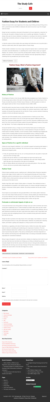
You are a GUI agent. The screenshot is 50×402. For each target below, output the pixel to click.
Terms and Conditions (8, 387)
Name (3, 288)
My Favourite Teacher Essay (8, 349)
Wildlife (5, 334)
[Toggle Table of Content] (14, 61)
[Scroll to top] (48, 400)
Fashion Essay (21, 253)
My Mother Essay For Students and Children (12, 257)
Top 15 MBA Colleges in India (34, 373)
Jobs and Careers (7, 329)
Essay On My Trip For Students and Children (37, 257)
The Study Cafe (25, 3)
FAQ (4, 320)
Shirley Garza (4, 18)
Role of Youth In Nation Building (9, 351)
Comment (4, 268)
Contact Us (6, 382)
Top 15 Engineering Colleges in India (35, 372)
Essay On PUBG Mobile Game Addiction (10, 347)
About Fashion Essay (6, 253)
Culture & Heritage (8, 315)
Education (6, 316)
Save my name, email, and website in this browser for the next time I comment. (21, 300)
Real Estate (6, 331)
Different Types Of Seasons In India (9, 352)
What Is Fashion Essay (29, 253)
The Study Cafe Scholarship (9, 389)
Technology (6, 333)
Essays (4, 250)
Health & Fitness (7, 327)
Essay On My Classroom (7, 342)
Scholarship (33, 398)
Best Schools (6, 313)
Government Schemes (8, 325)
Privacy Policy (6, 385)
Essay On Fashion (14, 253)
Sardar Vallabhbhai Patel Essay (8, 343)
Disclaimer (6, 383)
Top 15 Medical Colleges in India (34, 370)
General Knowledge (8, 324)
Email (3, 292)
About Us (6, 380)
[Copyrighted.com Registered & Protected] (37, 387)
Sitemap (33, 396)
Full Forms (6, 322)
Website (4, 296)
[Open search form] (48, 14)
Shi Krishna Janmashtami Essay (9, 345)
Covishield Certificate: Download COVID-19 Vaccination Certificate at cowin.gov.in (12, 368)
